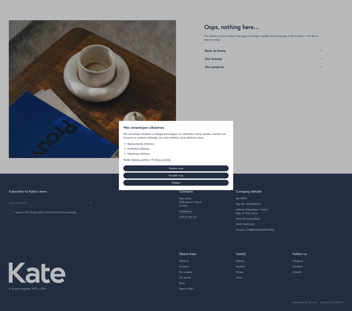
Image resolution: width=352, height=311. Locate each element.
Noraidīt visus (176, 175)
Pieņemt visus (176, 168)
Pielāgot (176, 182)
